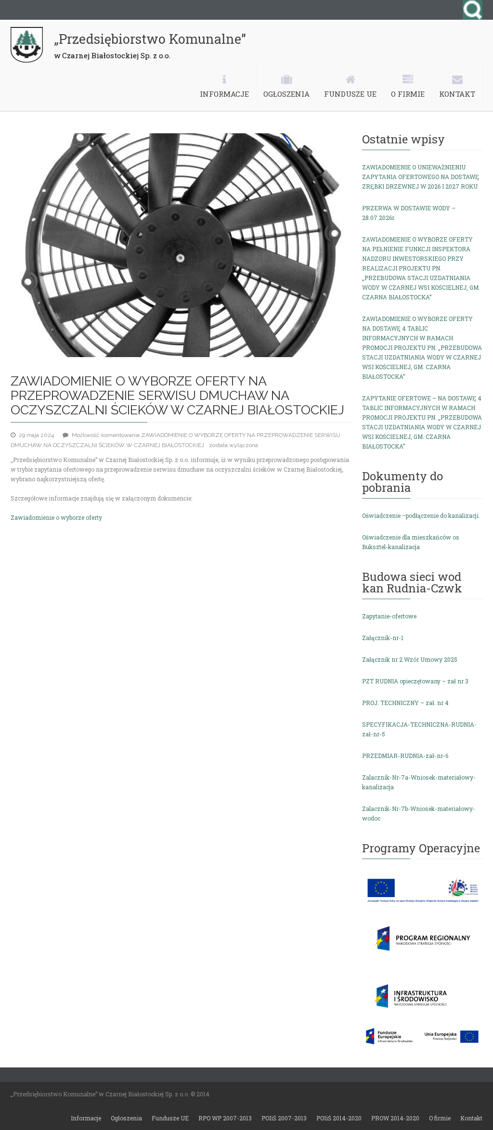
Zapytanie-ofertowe (389, 616)
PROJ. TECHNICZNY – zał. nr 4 (405, 702)
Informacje (86, 1118)
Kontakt (471, 1118)
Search (472, 10)
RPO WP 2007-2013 (225, 1118)
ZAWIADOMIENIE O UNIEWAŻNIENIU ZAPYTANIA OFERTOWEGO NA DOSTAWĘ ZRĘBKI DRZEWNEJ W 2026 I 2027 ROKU (420, 176)
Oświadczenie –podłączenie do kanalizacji (420, 515)
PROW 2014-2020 (395, 1118)
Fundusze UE (170, 1118)
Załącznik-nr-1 (382, 638)
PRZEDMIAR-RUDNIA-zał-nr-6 (405, 755)
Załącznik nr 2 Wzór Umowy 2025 (409, 659)
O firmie (440, 1118)
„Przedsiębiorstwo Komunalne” (150, 39)
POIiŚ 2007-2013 (284, 1118)
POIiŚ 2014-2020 (339, 1118)
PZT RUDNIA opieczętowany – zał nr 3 (415, 681)
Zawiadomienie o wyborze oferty (56, 517)
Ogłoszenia (126, 1118)
